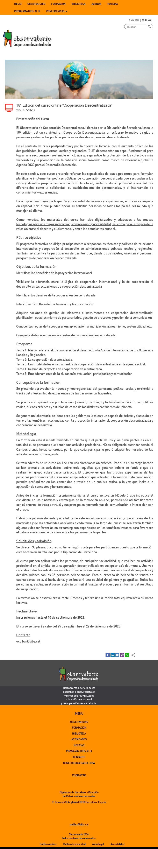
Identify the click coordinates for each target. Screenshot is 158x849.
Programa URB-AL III (27, 11)
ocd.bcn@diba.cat (28, 641)
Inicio (17, 3)
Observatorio (36, 3)
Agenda (96, 3)
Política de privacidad (74, 844)
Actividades (79, 739)
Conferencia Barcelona (79, 763)
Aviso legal (98, 844)
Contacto (79, 757)
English (134, 20)
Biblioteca (78, 3)
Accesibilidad (117, 844)
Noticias (112, 3)
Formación (58, 3)
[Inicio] (27, 38)
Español (147, 20)
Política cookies (48, 844)
